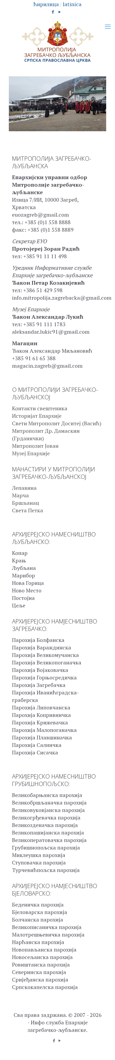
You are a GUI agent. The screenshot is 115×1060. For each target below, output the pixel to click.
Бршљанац (25, 502)
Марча (20, 495)
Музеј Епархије (31, 453)
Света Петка (27, 510)
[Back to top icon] (104, 1049)
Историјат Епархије (37, 415)
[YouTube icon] (60, 11)
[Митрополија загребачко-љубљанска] (57, 41)
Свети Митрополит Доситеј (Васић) (56, 423)
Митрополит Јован (35, 445)
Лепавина (24, 487)
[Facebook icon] (53, 11)
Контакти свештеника (39, 408)
